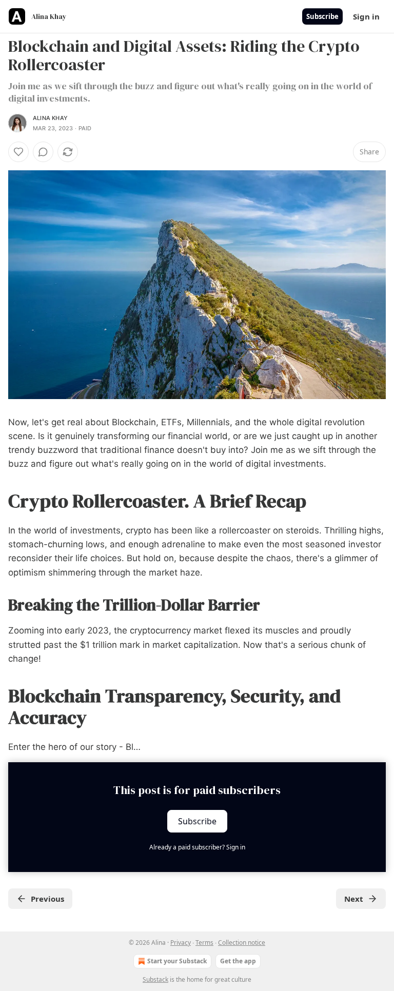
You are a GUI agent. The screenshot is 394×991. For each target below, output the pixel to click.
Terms (204, 942)
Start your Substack (177, 961)
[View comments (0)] (43, 152)
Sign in (366, 16)
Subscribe (322, 16)
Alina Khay (50, 118)
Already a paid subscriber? (197, 847)
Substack (155, 979)
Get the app (238, 961)
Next (353, 899)
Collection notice (241, 942)
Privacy (180, 942)
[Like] (18, 152)
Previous (47, 899)
